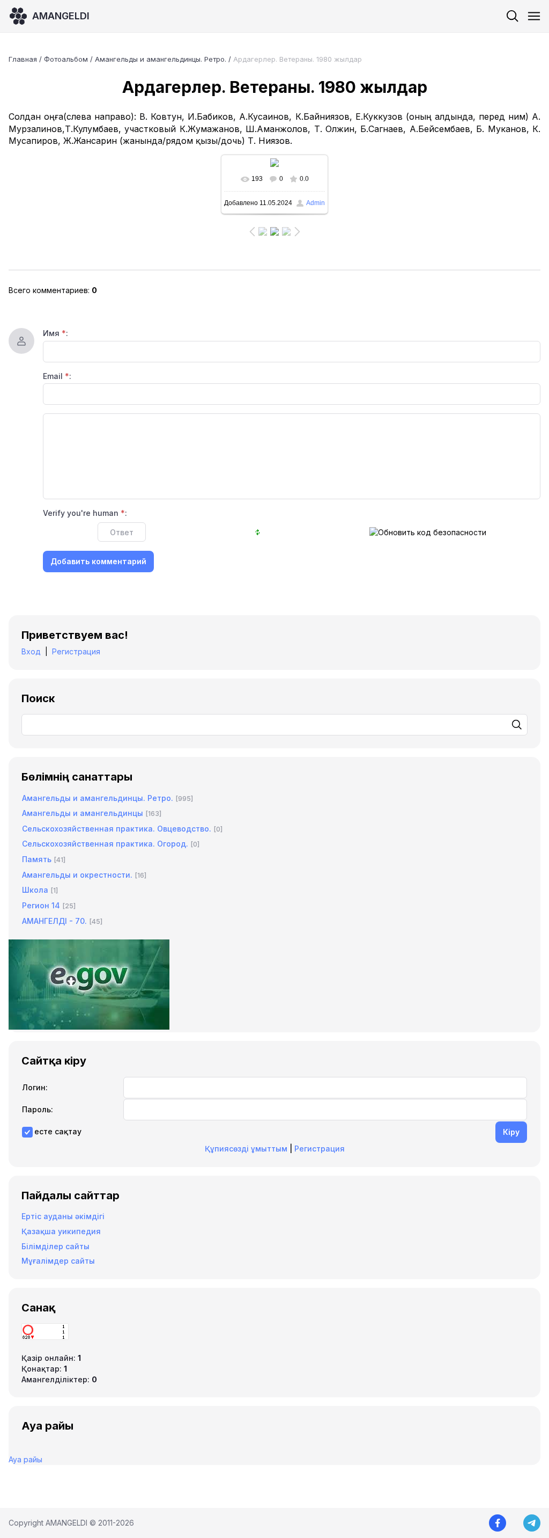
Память (36, 859)
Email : (57, 376)
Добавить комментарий (98, 561)
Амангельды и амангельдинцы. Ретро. (160, 59)
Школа (35, 889)
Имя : (55, 333)
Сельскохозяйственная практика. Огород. (105, 843)
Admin (315, 203)
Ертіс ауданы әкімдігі (63, 1216)
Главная (23, 59)
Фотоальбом (66, 59)
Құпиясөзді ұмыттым (246, 1148)
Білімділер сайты (55, 1246)
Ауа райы (25, 1459)
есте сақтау (57, 1131)
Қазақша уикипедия (61, 1231)
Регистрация (76, 651)
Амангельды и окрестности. (77, 874)
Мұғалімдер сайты (58, 1260)
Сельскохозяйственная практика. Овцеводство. (116, 828)
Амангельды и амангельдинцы (82, 813)
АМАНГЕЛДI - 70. (54, 920)
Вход (31, 651)
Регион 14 (41, 905)
